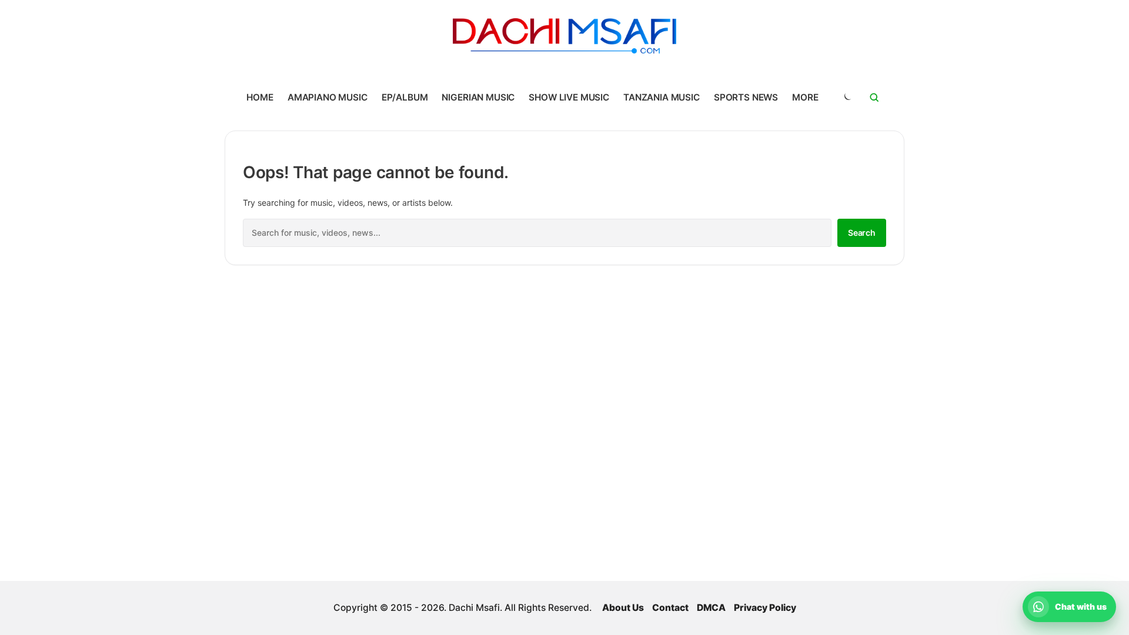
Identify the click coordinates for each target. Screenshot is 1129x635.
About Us (623, 607)
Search (862, 233)
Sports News (746, 97)
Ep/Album (405, 97)
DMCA (711, 607)
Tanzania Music (661, 97)
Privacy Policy (765, 607)
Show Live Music (569, 97)
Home (259, 97)
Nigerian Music (478, 97)
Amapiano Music (328, 97)
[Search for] (874, 97)
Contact (670, 607)
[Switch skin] (847, 97)
